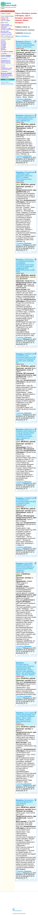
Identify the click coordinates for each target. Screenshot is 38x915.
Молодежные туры (6, 32)
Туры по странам (5, 20)
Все (7, 51)
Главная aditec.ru (5, 82)
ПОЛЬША (3, 47)
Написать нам (5, 77)
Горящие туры (5, 19)
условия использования (19, 913)
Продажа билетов (5, 61)
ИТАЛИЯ (3, 46)
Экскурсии (4, 27)
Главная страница (6, 13)
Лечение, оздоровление (7, 29)
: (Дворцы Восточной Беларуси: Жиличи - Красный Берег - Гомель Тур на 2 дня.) (25, 45)
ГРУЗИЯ (3, 42)
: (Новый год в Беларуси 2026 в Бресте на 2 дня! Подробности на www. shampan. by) (26, 118)
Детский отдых (5, 31)
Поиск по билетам (6, 63)
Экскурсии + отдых (6, 28)
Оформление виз (5, 60)
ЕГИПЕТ (3, 41)
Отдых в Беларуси (6, 69)
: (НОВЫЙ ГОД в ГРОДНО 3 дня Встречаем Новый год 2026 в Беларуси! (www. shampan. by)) (26, 502)
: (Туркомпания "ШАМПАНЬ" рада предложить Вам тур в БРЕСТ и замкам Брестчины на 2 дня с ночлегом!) (25, 177)
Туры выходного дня (6, 25)
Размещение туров (6, 74)
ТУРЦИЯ (3, 44)
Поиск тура (10, 37)
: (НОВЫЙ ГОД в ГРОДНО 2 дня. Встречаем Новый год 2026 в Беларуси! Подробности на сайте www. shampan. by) (26, 359)
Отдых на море (5, 24)
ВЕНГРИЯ (3, 49)
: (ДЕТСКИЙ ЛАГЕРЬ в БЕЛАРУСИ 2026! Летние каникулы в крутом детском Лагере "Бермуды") (25, 567)
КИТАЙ (3, 48)
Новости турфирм (6, 56)
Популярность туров (6, 68)
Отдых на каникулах (6, 34)
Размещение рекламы (7, 75)
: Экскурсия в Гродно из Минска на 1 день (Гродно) (24, 802)
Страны (3, 66)
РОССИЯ (3, 43)
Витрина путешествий (7, 83)
